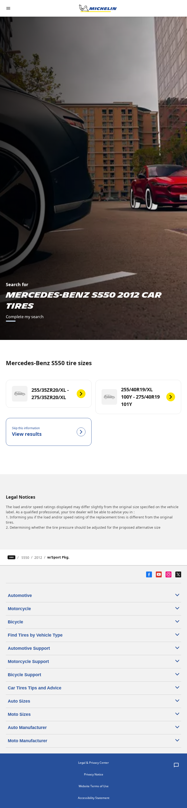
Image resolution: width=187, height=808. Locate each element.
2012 (38, 557)
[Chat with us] (176, 765)
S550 (25, 557)
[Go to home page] (97, 8)
